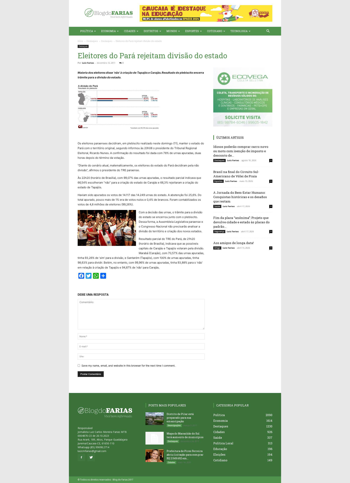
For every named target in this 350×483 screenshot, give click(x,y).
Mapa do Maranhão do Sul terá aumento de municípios (185, 435)
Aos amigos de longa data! (233, 243)
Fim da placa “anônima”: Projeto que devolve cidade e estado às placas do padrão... (241, 222)
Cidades (129, 31)
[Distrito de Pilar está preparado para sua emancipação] (154, 418)
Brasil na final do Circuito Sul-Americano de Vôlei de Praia (236, 174)
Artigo (217, 248)
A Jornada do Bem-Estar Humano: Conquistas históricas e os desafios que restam (240, 196)
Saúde (217, 206)
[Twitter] (91, 457)
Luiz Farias (88, 62)
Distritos (151, 31)
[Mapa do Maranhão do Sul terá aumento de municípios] (154, 438)
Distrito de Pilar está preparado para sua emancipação (180, 417)
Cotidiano (214, 31)
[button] (206, 13)
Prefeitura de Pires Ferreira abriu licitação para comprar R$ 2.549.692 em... (185, 454)
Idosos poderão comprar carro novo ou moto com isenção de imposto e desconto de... (240, 151)
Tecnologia (239, 31)
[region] (206, 13)
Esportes (192, 31)
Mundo (171, 31)
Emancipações (174, 425)
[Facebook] (81, 457)
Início (80, 41)
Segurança (219, 231)
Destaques (92, 41)
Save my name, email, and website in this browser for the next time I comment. (128, 365)
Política (86, 31)
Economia (108, 31)
